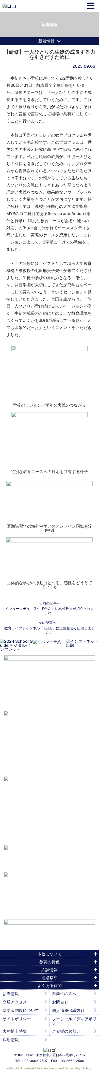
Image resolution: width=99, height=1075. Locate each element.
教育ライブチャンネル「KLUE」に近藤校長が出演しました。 (49, 630)
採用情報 (11, 1039)
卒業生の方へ (64, 993)
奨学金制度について (21, 1010)
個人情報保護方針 (68, 1010)
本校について (49, 953)
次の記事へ (47, 622)
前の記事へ (51, 603)
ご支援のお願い (66, 1031)
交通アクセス (15, 1002)
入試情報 (49, 969)
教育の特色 (49, 961)
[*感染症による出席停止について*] (49, 893)
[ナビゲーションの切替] (91, 6)
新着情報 (11, 993)
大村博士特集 (15, 1031)
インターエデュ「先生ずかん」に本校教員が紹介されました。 (49, 610)
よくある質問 (49, 985)
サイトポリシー (17, 1018)
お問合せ (60, 1002)
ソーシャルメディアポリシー (74, 1020)
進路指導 (49, 977)
